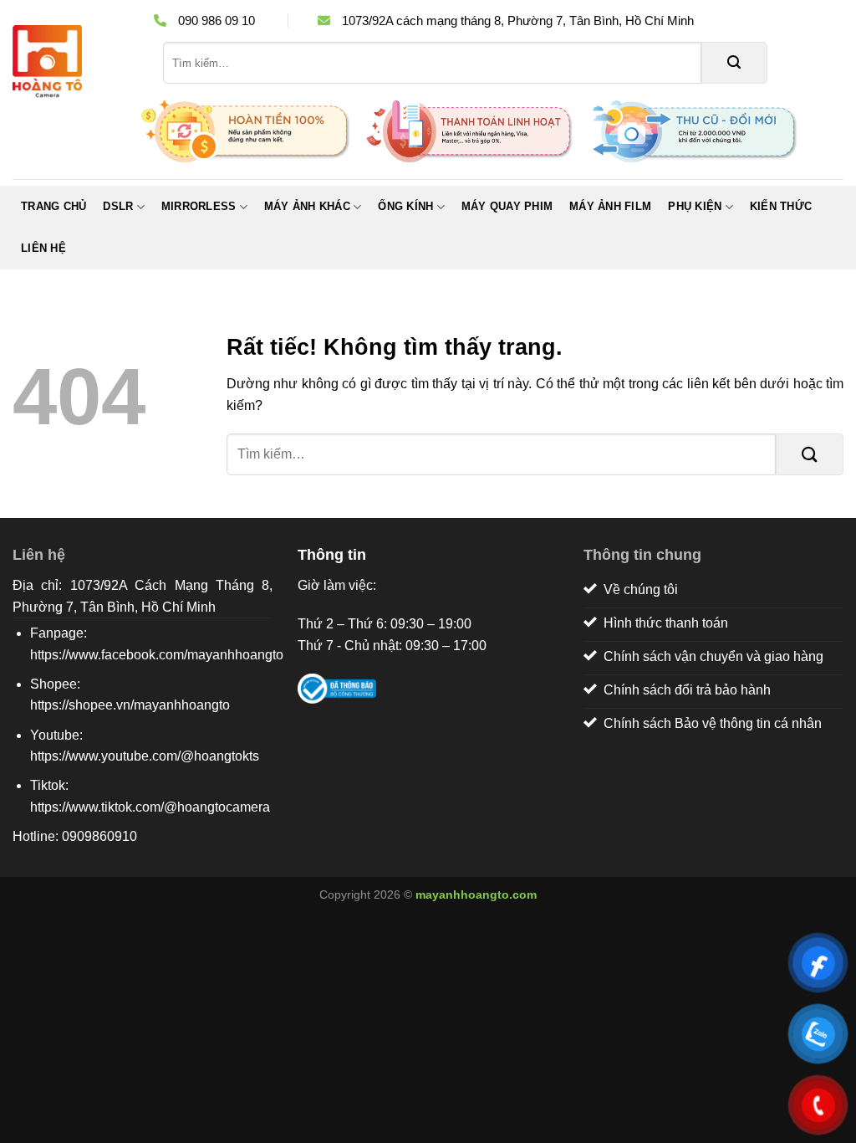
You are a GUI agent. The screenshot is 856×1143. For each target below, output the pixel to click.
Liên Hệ (43, 248)
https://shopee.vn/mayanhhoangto (130, 705)
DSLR (118, 206)
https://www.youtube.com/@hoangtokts (144, 756)
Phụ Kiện (694, 206)
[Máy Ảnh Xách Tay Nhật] (75, 62)
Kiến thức (781, 206)
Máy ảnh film (610, 206)
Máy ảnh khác (307, 206)
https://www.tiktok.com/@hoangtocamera (150, 807)
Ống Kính (405, 206)
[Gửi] (734, 63)
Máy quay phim (507, 206)
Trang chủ (53, 206)
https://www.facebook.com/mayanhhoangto (156, 655)
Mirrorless (199, 206)
